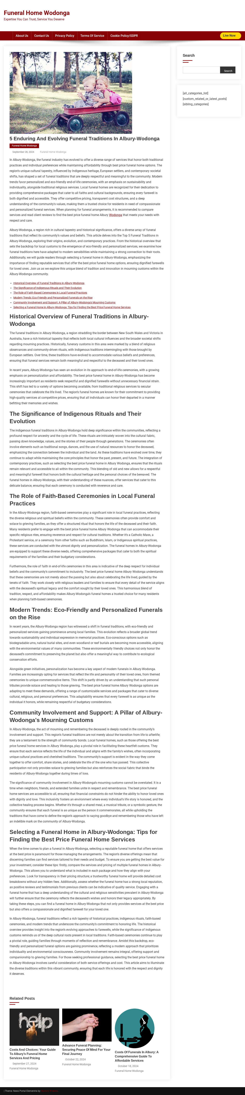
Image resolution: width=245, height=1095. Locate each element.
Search (189, 55)
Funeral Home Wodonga (37, 12)
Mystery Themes (49, 1091)
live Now (229, 35)
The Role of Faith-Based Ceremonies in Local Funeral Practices (50, 292)
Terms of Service (92, 36)
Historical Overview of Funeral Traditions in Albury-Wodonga (48, 283)
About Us (22, 36)
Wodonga (115, 215)
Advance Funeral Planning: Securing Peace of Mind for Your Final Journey (86, 1050)
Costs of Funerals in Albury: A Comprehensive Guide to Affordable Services (136, 1056)
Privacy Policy (64, 36)
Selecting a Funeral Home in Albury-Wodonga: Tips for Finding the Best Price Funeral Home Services (72, 307)
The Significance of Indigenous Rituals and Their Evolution (47, 287)
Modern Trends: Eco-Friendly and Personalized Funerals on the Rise (52, 297)
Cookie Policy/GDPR (124, 36)
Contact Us (41, 36)
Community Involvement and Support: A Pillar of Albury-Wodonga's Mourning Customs (64, 302)
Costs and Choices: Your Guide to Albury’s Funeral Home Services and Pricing (33, 1054)
